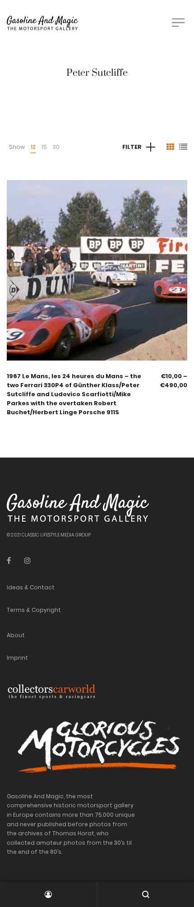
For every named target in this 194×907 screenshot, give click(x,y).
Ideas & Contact (31, 587)
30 (56, 147)
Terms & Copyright (34, 610)
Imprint (17, 658)
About (16, 635)
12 (33, 147)
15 (44, 147)
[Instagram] (27, 560)
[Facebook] (9, 560)
